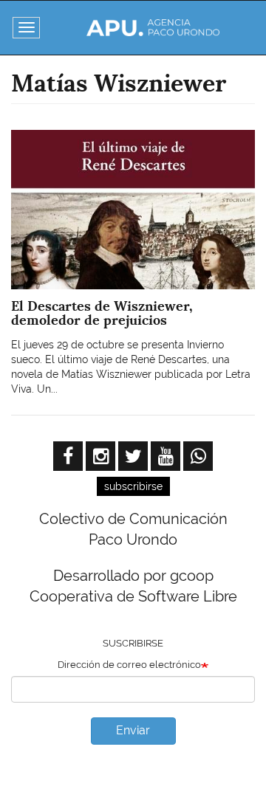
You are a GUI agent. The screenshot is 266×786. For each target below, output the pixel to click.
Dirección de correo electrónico (129, 664)
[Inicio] (153, 27)
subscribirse (133, 486)
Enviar (133, 730)
